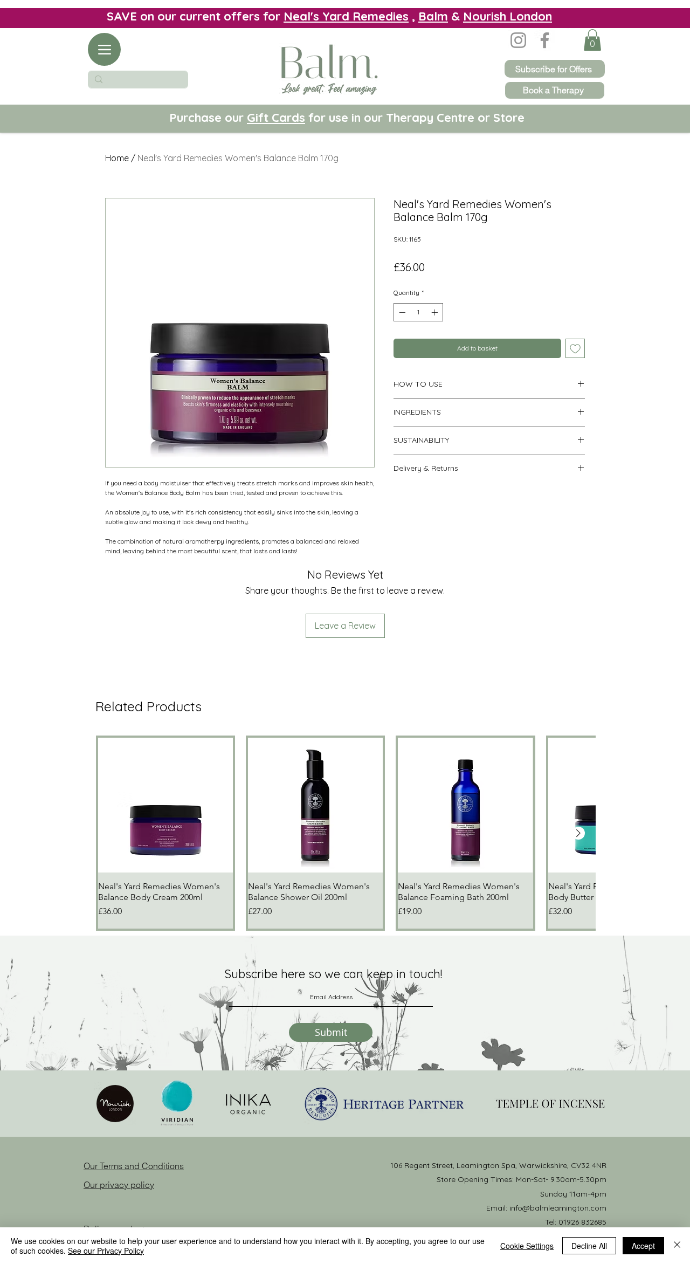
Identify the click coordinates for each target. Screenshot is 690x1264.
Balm (433, 16)
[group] (345, 833)
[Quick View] (165, 805)
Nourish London (507, 16)
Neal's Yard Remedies (346, 16)
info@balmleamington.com (557, 1208)
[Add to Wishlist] (575, 348)
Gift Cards (276, 117)
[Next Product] (578, 833)
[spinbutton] (418, 312)
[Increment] (435, 312)
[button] (592, 40)
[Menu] (104, 49)
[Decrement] (401, 312)
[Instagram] (518, 40)
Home (117, 158)
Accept (643, 1245)
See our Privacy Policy (106, 1250)
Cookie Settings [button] (527, 1245)
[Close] (677, 1245)
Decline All (589, 1245)
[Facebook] (544, 40)
